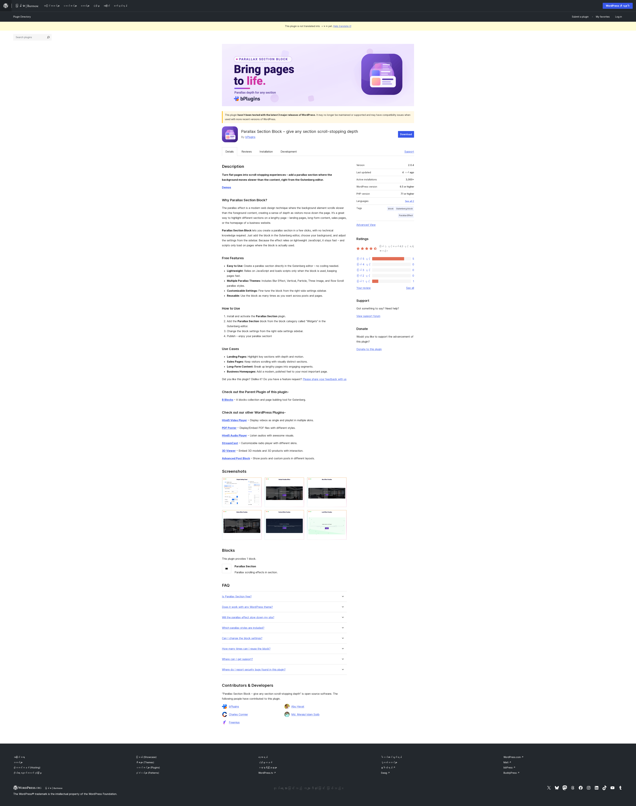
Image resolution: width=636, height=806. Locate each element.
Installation (266, 151)
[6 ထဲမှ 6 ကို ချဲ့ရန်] (342, 514)
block (391, 208)
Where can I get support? (237, 659)
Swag (385, 772)
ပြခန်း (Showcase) (146, 757)
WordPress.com (514, 757)
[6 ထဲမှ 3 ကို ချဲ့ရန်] (342, 481)
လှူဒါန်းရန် (388, 767)
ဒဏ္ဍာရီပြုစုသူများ (267, 767)
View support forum (368, 316)
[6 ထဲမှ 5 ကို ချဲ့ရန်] (299, 514)
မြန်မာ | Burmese (53, 788)
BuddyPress (512, 772)
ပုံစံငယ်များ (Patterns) (147, 772)
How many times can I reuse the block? (246, 648)
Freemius (234, 722)
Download (406, 134)
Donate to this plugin (369, 349)
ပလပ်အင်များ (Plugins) (148, 767)
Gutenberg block (404, 208)
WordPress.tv (267, 772)
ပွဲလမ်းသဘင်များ (389, 762)
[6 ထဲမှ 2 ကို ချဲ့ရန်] (299, 481)
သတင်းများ (18, 762)
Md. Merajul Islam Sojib (305, 714)
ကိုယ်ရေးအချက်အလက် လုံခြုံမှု (27, 772)
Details (229, 151)
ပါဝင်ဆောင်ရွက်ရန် (391, 757)
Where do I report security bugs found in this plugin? (254, 669)
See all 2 (409, 201)
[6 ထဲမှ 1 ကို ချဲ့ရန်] (257, 481)
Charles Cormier (238, 714)
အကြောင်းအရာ (19, 757)
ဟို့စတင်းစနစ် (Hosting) (26, 767)
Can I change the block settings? (242, 638)
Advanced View (366, 224)
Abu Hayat (297, 706)
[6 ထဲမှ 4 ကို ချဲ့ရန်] (257, 514)
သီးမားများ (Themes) (145, 762)
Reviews (246, 151)
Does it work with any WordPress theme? (247, 607)
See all (410, 288)
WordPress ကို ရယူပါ (618, 5)
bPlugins (250, 137)
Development (289, 151)
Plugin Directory (22, 16)
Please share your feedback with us (324, 379)
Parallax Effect (406, 215)
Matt (507, 762)
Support (409, 151)
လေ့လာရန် (263, 757)
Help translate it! (342, 26)
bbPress (509, 767)
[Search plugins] (48, 37)
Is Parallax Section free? (237, 596)
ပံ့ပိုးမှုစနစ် (265, 762)
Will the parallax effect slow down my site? (248, 617)
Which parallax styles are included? (243, 627)
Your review (363, 288)
